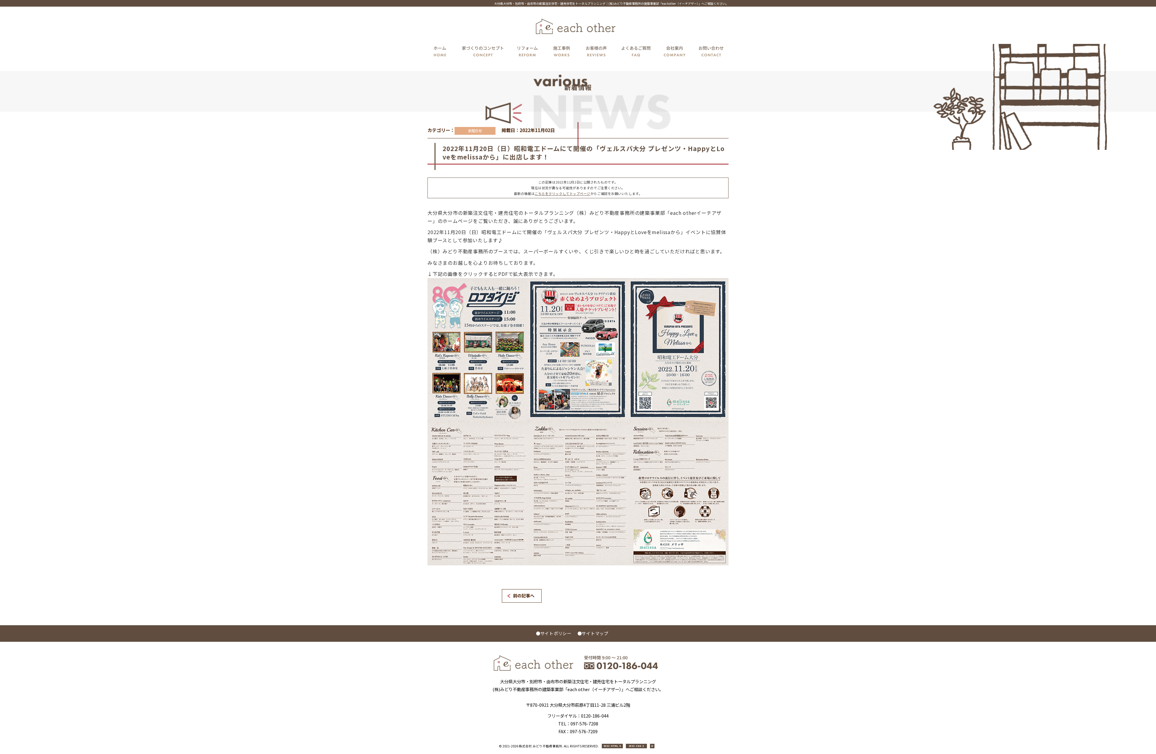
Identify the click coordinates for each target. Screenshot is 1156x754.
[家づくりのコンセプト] (483, 52)
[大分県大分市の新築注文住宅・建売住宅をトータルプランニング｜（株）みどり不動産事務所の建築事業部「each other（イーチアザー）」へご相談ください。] (533, 669)
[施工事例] (561, 52)
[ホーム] (441, 52)
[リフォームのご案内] (527, 52)
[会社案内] (675, 52)
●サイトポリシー (553, 633)
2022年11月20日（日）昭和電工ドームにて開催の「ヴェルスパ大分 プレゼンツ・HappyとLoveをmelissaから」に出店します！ (584, 152)
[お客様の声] (596, 52)
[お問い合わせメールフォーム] (709, 52)
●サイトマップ (592, 633)
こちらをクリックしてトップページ (562, 193)
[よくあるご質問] (636, 52)
